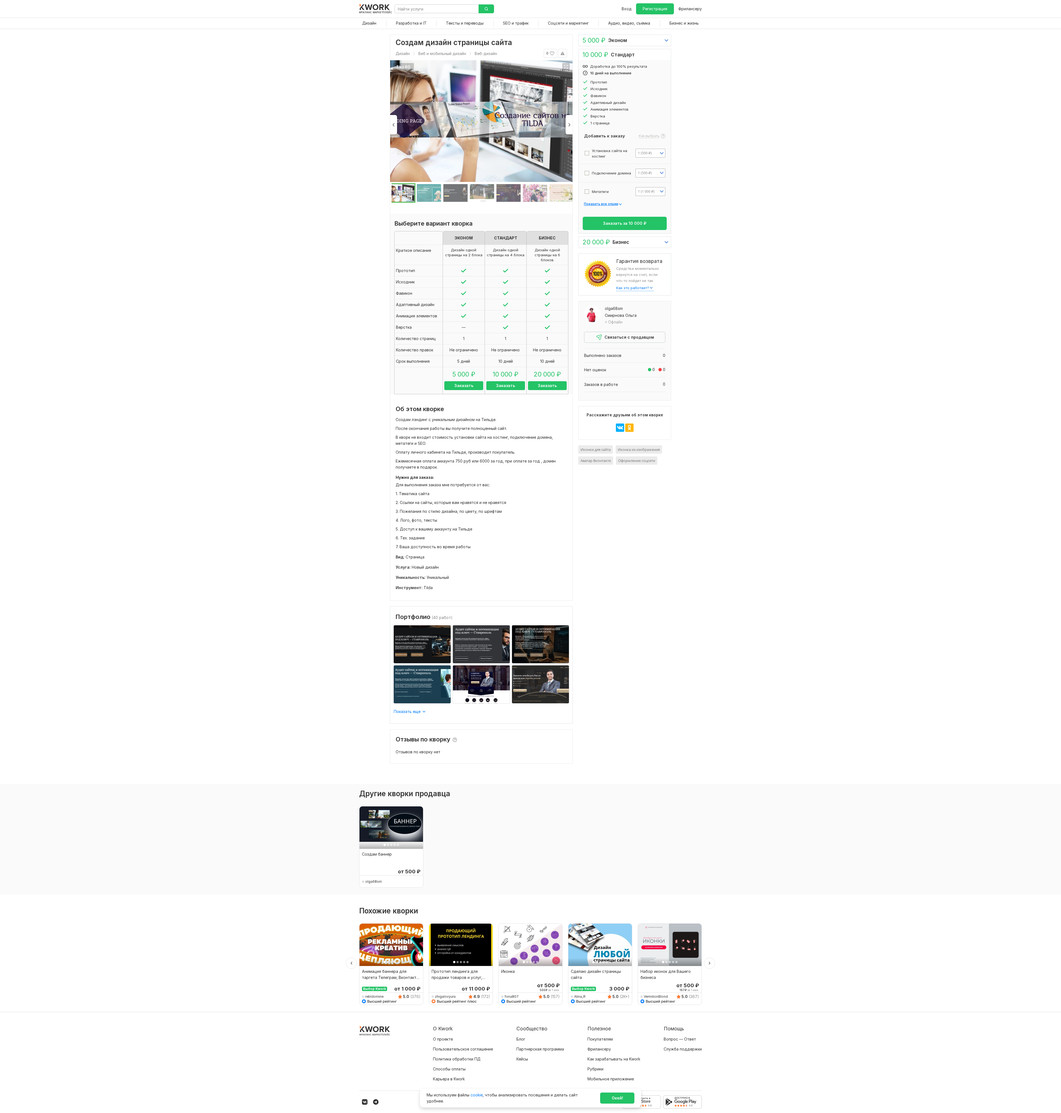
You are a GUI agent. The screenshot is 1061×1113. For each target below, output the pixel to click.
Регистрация (655, 8)
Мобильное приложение (610, 1079)
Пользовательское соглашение (463, 1049)
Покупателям (600, 1039)
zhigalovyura (445, 996)
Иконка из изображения (639, 449)
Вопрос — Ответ (680, 1039)
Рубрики (595, 1069)
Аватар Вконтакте (596, 460)
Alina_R (579, 996)
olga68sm (614, 308)
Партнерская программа (540, 1049)
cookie (477, 1095)
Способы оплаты (449, 1069)
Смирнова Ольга (621, 315)
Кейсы (522, 1059)
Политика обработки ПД (456, 1059)
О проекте (443, 1039)
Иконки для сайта (596, 449)
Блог (520, 1039)
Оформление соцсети (636, 460)
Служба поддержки (683, 1049)
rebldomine (374, 996)
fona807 (512, 996)
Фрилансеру (690, 8)
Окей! (617, 1098)
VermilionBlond (656, 996)
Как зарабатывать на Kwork (613, 1059)
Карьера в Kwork (449, 1079)
